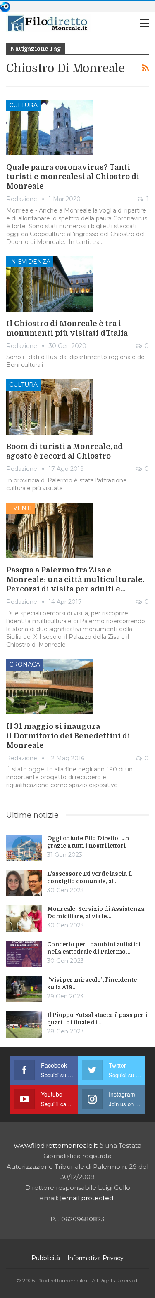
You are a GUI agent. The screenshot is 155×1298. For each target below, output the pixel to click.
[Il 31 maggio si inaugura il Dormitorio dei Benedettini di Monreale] (49, 686)
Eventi (20, 508)
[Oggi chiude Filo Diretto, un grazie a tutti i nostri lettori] (24, 848)
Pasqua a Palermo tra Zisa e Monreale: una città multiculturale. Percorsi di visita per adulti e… (75, 579)
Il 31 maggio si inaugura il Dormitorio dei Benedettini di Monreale (68, 735)
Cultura (23, 105)
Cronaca (24, 664)
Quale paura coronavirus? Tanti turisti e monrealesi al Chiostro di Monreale (72, 176)
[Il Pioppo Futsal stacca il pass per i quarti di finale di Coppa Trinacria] (24, 1024)
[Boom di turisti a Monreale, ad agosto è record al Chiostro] (49, 407)
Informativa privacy (95, 1258)
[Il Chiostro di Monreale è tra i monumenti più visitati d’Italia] (49, 284)
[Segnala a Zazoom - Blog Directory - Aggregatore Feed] (5, 6)
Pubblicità (45, 1258)
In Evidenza (29, 261)
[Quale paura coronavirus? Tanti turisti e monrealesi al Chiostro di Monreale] (49, 127)
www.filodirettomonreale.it (56, 1145)
